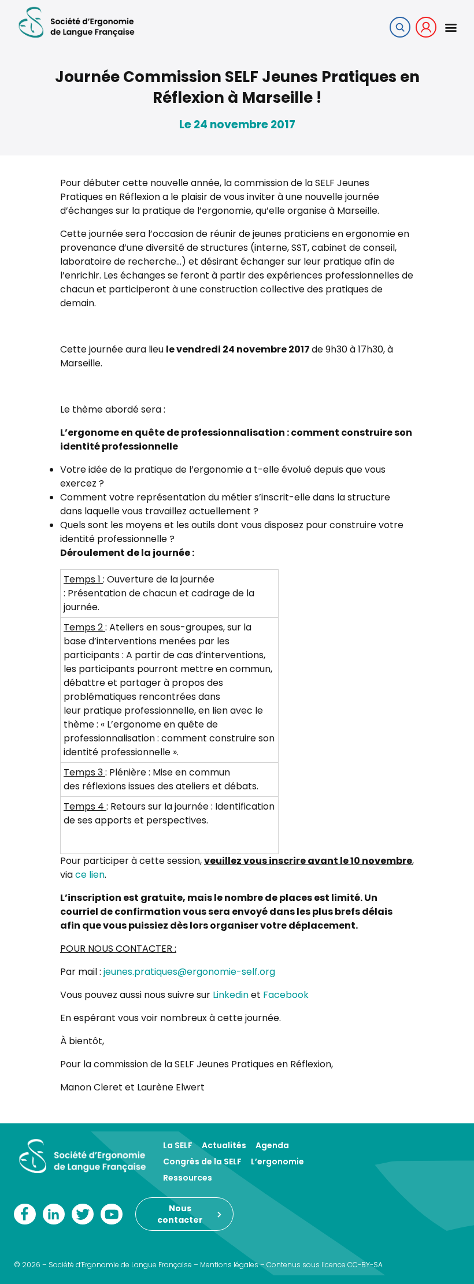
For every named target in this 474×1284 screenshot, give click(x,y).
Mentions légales (229, 1265)
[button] (450, 26)
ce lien (90, 874)
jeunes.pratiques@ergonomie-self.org (189, 971)
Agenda (272, 1145)
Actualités (224, 1145)
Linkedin (231, 994)
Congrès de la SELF (202, 1161)
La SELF (177, 1145)
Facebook (286, 994)
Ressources (187, 1177)
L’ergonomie (277, 1161)
